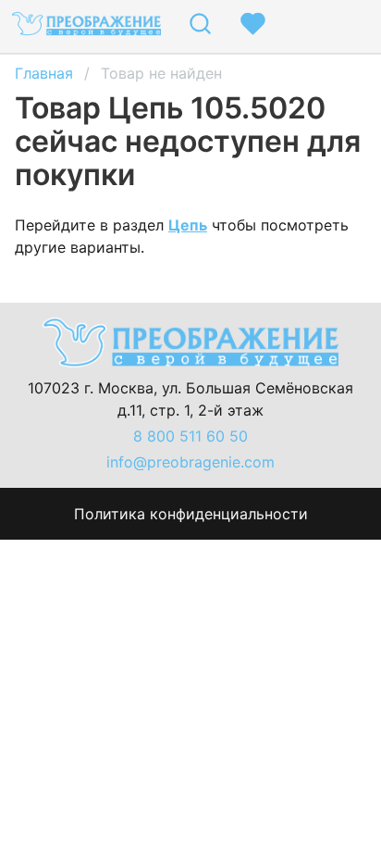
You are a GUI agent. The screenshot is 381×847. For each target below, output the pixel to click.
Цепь (187, 225)
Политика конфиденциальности (191, 513)
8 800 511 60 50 (190, 436)
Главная (44, 73)
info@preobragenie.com (190, 462)
